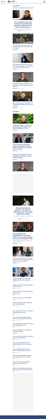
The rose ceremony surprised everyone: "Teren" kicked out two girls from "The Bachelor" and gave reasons (23, 47)
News (13, 305)
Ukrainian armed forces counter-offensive (27, 7)
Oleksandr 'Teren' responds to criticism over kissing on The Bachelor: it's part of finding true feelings (22, 156)
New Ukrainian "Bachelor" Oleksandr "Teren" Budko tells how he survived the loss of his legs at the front (23, 85)
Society (14, 288)
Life (13, 281)
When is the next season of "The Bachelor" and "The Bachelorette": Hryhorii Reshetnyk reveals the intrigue (23, 104)
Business (14, 294)
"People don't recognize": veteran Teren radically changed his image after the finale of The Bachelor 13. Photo (22, 127)
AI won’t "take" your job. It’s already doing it (22, 297)
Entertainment (19, 30)
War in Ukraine (15, 7)
